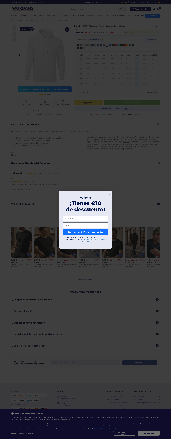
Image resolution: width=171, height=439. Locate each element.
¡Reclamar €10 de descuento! (85, 232)
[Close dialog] (109, 194)
